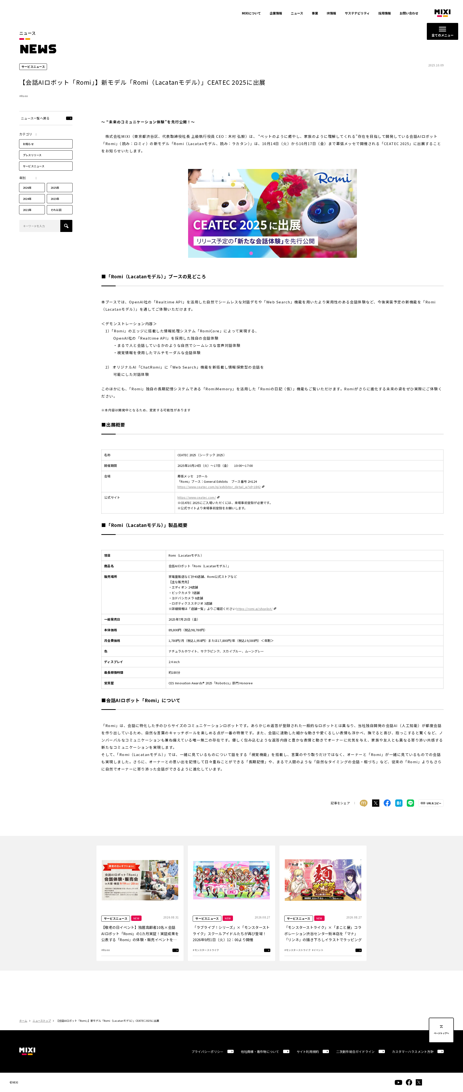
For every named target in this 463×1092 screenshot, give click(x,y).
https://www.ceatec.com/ (196, 497)
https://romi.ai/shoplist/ (254, 608)
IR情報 (331, 13)
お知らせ (28, 144)
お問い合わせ (409, 13)
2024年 (27, 199)
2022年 (27, 210)
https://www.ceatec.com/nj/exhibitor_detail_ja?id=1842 (219, 486)
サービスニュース (33, 166)
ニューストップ (42, 1020)
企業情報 (276, 13)
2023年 (55, 199)
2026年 (27, 187)
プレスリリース (32, 155)
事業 (315, 13)
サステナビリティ (357, 13)
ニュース (297, 13)
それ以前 (56, 210)
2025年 (55, 187)
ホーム (23, 1020)
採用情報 (384, 13)
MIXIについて (251, 13)
